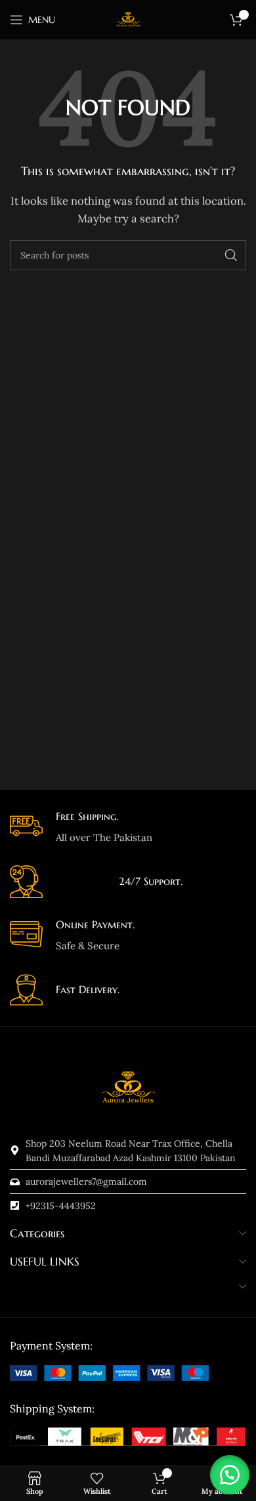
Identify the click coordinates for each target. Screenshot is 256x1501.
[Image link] (109, 1372)
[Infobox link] (128, 828)
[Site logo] (128, 18)
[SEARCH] (231, 255)
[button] (229, 1474)
